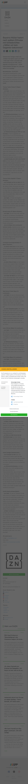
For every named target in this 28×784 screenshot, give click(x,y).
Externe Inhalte (3, 388)
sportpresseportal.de (18, 402)
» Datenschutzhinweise (14, 408)
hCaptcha (16, 404)
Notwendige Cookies (4, 382)
